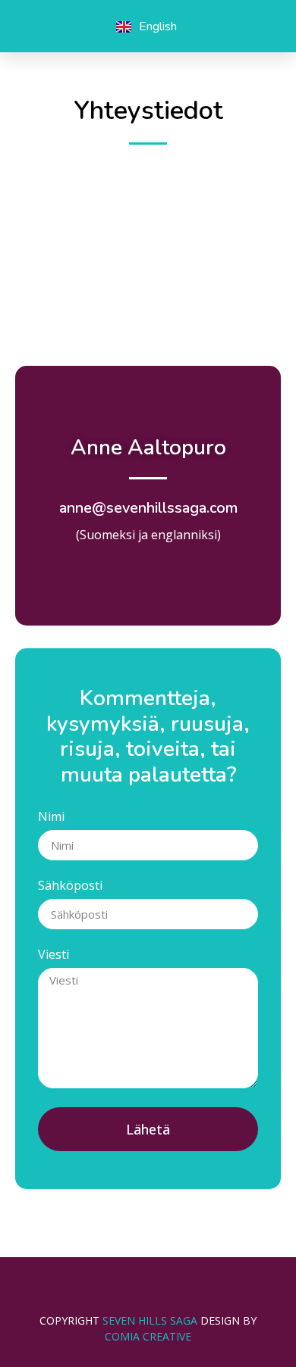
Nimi (51, 817)
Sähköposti (70, 886)
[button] (251, 26)
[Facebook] (33, 26)
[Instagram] (66, 26)
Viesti (53, 955)
